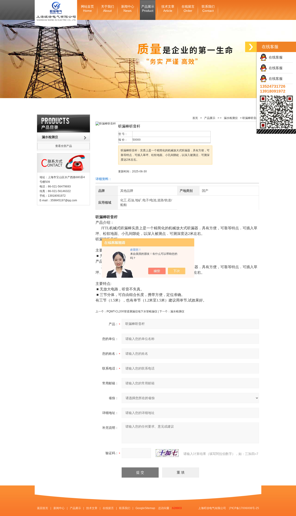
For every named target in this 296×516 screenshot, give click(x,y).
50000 (137, 139)
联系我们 (208, 8)
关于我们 (107, 8)
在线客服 (275, 57)
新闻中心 (127, 8)
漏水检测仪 (231, 118)
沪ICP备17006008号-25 (244, 508)
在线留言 (188, 8)
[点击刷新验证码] (167, 453)
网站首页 (87, 8)
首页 (195, 118)
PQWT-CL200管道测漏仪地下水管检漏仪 (132, 311)
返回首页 (42, 508)
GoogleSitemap (145, 508)
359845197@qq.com (63, 200)
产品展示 (147, 8)
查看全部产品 (63, 146)
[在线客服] (251, 47)
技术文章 (167, 8)
